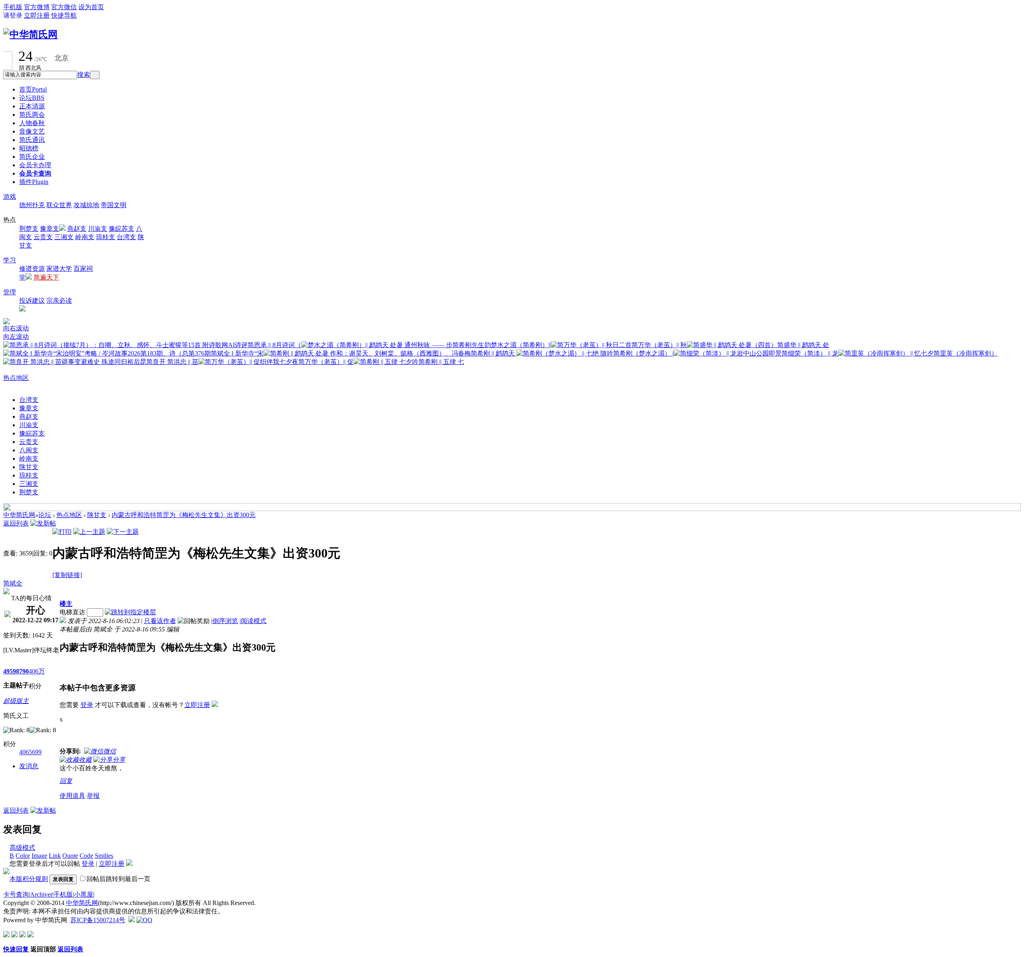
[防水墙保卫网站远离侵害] (131, 920)
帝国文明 (113, 205)
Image (39, 855)
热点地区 (16, 377)
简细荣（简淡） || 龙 (810, 353)
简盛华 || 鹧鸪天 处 (803, 345)
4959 (9, 671)
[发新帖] (43, 523)
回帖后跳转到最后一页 (118, 878)
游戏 (9, 196)
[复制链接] (67, 574)
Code (86, 855)
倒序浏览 (225, 620)
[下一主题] (123, 531)
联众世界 (59, 205)
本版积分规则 (29, 878)
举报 (93, 795)
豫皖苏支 (121, 228)
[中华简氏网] (30, 34)
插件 (33, 181)
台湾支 (126, 237)
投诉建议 (32, 300)
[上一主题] (89, 531)
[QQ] (144, 920)
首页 (33, 89)
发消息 (28, 766)
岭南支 (84, 237)
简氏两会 (32, 114)
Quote (70, 855)
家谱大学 (59, 268)
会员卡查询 (35, 173)
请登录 (12, 15)
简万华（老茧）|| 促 (326, 361)
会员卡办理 (35, 165)
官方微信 (64, 7)
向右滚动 (16, 328)
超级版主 (16, 700)
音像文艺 (32, 131)
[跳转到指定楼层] (132, 612)
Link (55, 855)
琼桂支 (105, 237)
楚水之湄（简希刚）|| (521, 345)
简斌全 (12, 583)
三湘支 (64, 237)
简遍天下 (46, 277)
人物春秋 (32, 123)
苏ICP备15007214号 (97, 920)
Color (23, 855)
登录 (86, 704)
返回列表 (16, 523)
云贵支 (43, 237)
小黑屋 (83, 894)
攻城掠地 (86, 205)
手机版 (12, 7)
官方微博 (37, 7)
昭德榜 (28, 148)
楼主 (66, 603)
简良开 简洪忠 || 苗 (172, 361)
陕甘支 (28, 467)
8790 (22, 671)
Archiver (41, 894)
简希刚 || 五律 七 (441, 361)
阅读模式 (253, 620)
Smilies (104, 855)
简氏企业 (32, 156)
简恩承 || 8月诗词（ (274, 345)
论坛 (31, 97)
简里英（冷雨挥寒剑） (966, 353)
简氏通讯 (32, 139)
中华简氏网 (19, 514)
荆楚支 (28, 228)
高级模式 (22, 847)
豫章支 (49, 228)
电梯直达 (72, 612)
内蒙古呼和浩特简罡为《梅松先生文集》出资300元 (184, 514)
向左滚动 (16, 336)
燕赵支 (76, 228)
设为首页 (91, 7)
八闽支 (28, 450)
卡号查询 (16, 894)
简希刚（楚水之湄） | (643, 353)
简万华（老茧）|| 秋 (659, 345)
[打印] (62, 531)
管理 (9, 292)
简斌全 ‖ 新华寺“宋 (237, 353)
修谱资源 (32, 268)
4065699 (30, 752)
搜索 (83, 74)
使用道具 (72, 795)
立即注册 (37, 15)
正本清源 (32, 106)
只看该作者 (160, 620)
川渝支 (97, 228)
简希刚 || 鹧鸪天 (493, 353)
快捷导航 (64, 15)
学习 (9, 260)
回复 (66, 780)
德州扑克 (32, 205)
